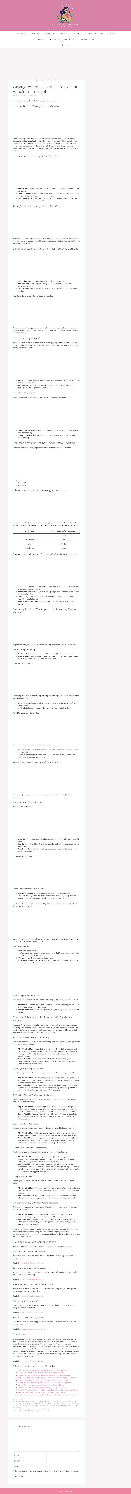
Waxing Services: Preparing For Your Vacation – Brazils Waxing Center (45, 1383)
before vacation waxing (22, 1401)
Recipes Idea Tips (87, 39)
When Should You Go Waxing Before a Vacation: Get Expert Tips (43, 1370)
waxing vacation (17, 1407)
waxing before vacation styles (33, 1405)
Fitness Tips (55, 39)
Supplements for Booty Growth (34, 1329)
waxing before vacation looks (61, 1403)
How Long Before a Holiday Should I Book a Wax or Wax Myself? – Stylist (47, 1378)
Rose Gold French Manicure (32, 1312)
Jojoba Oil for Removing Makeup (35, 1361)
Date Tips (111, 33)
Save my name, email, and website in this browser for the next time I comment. (47, 1471)
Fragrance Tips (49, 33)
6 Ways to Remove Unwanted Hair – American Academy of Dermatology (46, 1395)
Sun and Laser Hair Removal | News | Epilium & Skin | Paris (41, 1392)
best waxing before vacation (37, 1401)
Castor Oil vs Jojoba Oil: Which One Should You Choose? (32, 1411)
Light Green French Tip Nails (33, 1279)
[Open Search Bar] (62, 45)
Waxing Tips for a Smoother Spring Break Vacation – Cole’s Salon (44, 1375)
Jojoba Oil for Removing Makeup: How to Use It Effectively (32, 1409)
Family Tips (41, 39)
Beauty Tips (20, 33)
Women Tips (64, 33)
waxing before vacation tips (51, 1405)
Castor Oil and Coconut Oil (32, 1296)
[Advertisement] (46, 65)
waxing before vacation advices (42, 1403)
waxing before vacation (25, 1403)
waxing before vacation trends (69, 1405)
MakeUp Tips (34, 33)
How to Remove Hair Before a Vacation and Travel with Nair (41, 1385)
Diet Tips (77, 33)
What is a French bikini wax (33, 1263)
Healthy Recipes (70, 39)
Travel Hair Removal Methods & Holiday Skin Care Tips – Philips (43, 1380)
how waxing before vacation (55, 1401)
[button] (69, 45)
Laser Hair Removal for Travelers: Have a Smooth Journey (41, 1373)
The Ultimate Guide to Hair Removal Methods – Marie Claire (41, 1387)
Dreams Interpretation (94, 33)
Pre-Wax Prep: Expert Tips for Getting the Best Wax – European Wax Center (48, 1390)
